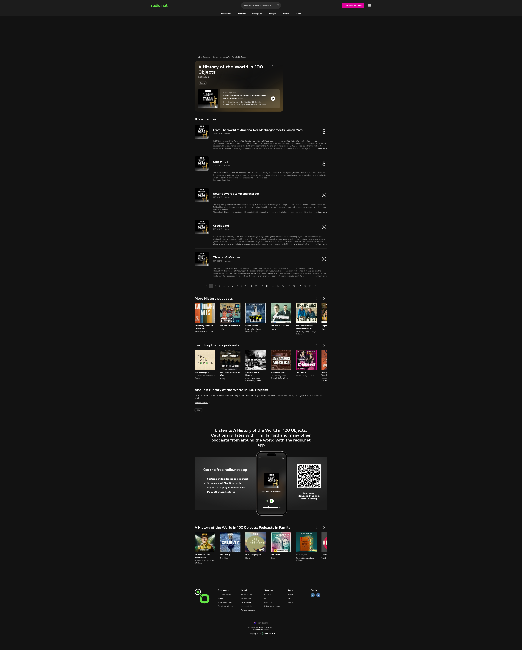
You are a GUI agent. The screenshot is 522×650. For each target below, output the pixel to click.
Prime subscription (272, 606)
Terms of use (246, 594)
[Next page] (316, 286)
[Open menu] (369, 5)
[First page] (200, 286)
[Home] (199, 57)
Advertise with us (225, 602)
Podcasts (242, 14)
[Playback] (273, 98)
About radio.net (224, 594)
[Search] (277, 5)
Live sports (257, 14)
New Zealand (262, 623)
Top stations (226, 14)
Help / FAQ (268, 602)
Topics (298, 14)
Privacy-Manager (248, 610)
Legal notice (246, 602)
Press (220, 598)
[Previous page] (206, 286)
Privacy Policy (246, 598)
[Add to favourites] (271, 66)
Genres (286, 14)
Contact (267, 594)
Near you (272, 14)
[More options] (278, 66)
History (202, 83)
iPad (289, 598)
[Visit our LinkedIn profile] (313, 595)
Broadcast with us (225, 606)
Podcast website (201, 403)
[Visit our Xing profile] (318, 595)
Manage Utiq (246, 606)
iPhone (290, 594)
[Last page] (321, 286)
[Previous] (316, 297)
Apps (266, 598)
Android (291, 602)
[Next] (324, 297)
